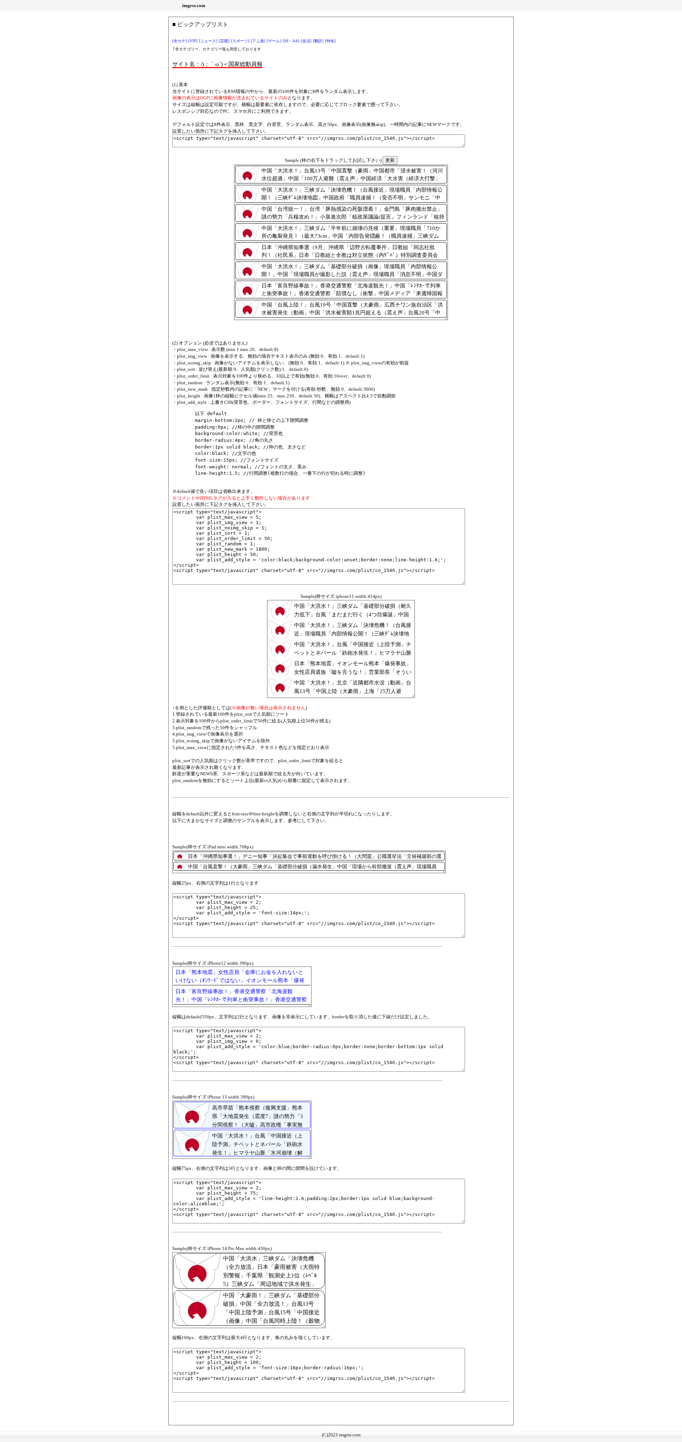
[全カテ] (179, 41)
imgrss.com (193, 5)
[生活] (306, 41)
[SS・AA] (291, 41)
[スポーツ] (240, 41)
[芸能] (224, 41)
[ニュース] (208, 41)
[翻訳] (318, 41)
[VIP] (192, 41)
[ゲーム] (274, 41)
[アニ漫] (258, 41)
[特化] (330, 41)
